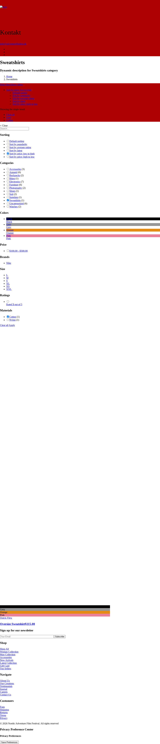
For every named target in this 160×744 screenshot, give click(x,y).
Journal (3, 689)
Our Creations (7, 683)
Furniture (13, 184)
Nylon (12, 320)
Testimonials (6, 686)
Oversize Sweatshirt (17, 624)
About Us (5, 680)
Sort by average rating (23, 98)
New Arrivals (6, 660)
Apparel (13, 172)
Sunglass (13, 197)
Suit (11, 194)
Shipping (4, 709)
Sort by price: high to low (25, 104)
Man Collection (7, 654)
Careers (4, 692)
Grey (8, 117)
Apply (12, 325)
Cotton (9, 120)
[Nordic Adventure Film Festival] (80, 11)
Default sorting (19, 92)
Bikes (12, 178)
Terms (3, 715)
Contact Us (5, 694)
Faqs (2, 707)
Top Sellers (5, 668)
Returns (4, 712)
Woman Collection (9, 651)
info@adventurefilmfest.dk (13, 43)
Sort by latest (18, 101)
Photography (15, 188)
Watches (13, 206)
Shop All (4, 649)
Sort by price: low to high (18, 90)
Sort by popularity (21, 95)
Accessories (15, 169)
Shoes (12, 191)
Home (9, 76)
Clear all (10, 114)
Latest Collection (8, 663)
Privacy (4, 718)
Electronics (14, 181)
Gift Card (4, 665)
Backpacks (14, 175)
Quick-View (6, 618)
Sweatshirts (15, 200)
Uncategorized (16, 203)
